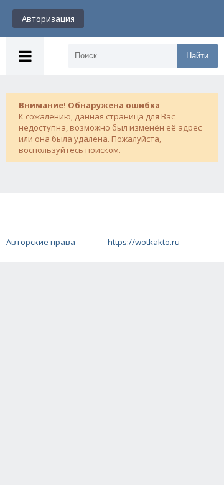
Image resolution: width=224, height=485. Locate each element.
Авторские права (40, 241)
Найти (197, 55)
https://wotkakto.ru (144, 241)
